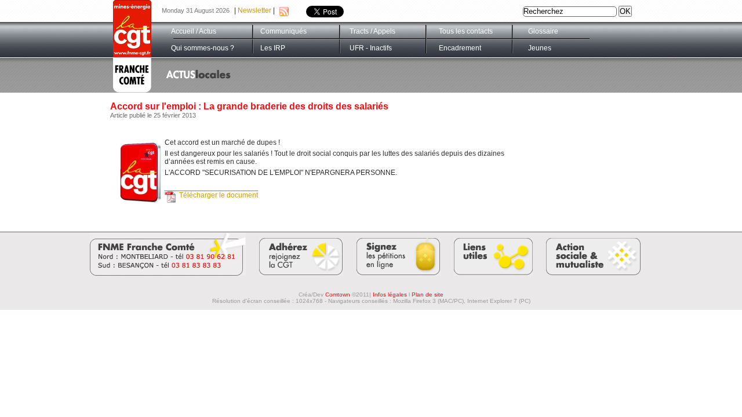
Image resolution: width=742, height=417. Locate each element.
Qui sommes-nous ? (202, 48)
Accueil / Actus (193, 31)
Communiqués (283, 31)
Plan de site (427, 294)
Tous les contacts (466, 31)
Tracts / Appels (372, 31)
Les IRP (272, 48)
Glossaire (543, 31)
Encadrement (460, 48)
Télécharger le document (218, 195)
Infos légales (390, 294)
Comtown (337, 294)
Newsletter (254, 10)
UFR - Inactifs (371, 48)
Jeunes (539, 48)
